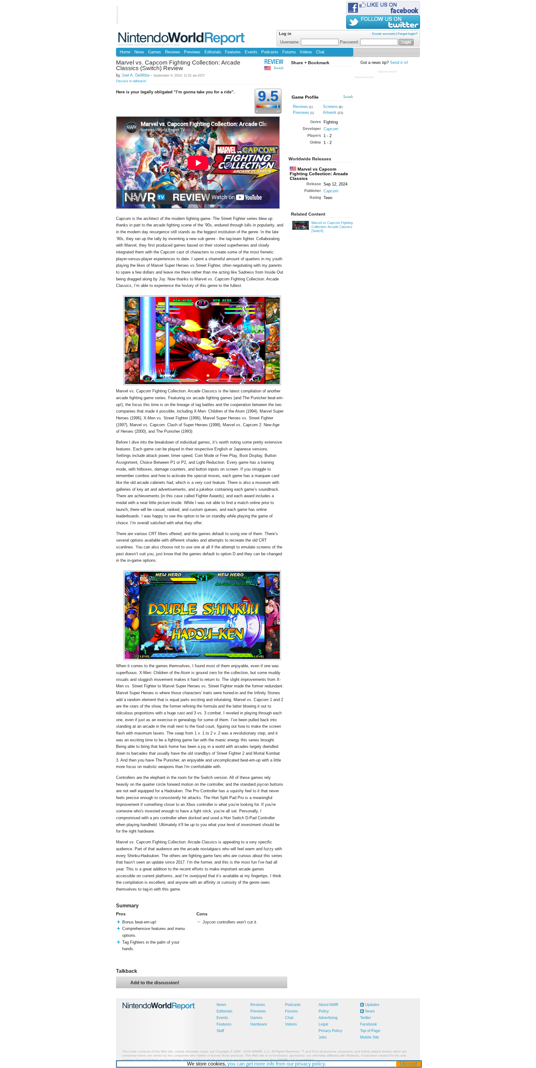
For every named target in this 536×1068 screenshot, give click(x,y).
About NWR (328, 1005)
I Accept (408, 1063)
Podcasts (269, 52)
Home (125, 52)
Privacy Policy (330, 1031)
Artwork (330, 112)
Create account (383, 33)
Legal (323, 1024)
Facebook (368, 1024)
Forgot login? (408, 33)
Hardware (258, 1024)
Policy (324, 1011)
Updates (372, 1005)
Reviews (172, 52)
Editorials (212, 52)
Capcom (331, 129)
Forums (289, 52)
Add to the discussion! (154, 982)
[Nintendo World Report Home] (182, 38)
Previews (192, 52)
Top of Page (370, 1031)
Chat (320, 52)
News (139, 52)
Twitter (365, 1018)
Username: (290, 42)
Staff (220, 1031)
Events (251, 52)
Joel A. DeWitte (136, 75)
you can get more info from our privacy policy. (276, 1063)
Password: (350, 42)
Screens (330, 106)
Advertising (328, 1018)
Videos (306, 52)
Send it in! (399, 62)
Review (274, 62)
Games (154, 52)
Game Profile (305, 97)
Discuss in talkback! (131, 81)
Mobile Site (369, 1037)
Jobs (323, 1037)
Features (233, 52)
